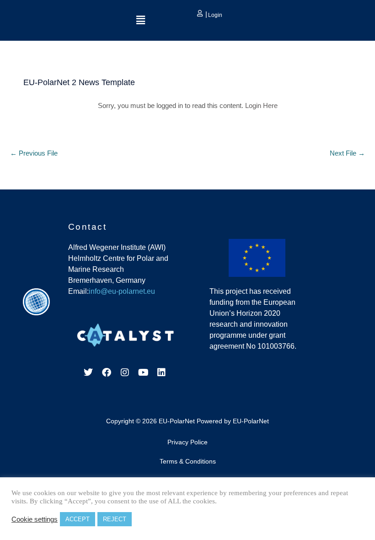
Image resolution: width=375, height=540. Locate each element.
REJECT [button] (114, 519)
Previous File (34, 153)
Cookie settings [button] (34, 519)
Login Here (261, 105)
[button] (140, 20)
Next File (347, 153)
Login (214, 15)
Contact (87, 227)
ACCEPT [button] (77, 519)
